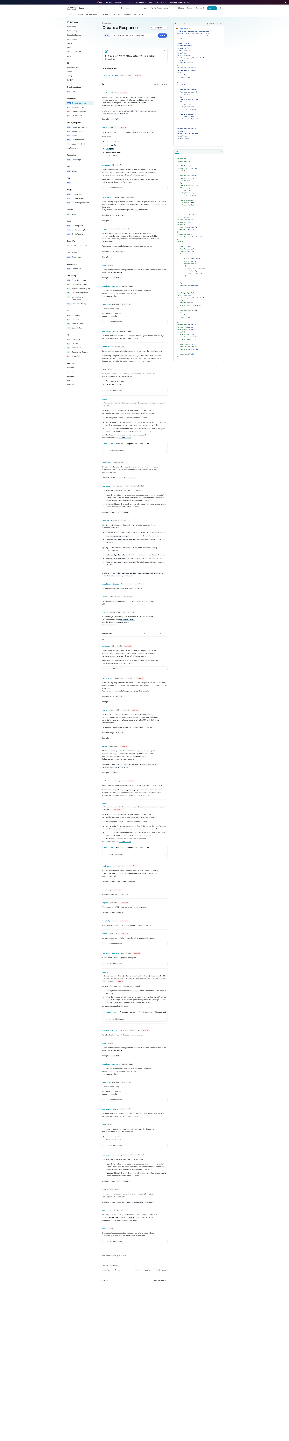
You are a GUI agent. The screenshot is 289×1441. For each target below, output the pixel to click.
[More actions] (166, 28)
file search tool (125, 438)
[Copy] (154, 35)
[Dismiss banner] (285, 2)
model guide (141, 103)
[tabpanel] (199, 258)
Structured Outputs (113, 385)
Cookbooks (115, 14)
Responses (106, 23)
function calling (147, 431)
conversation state (110, 296)
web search (117, 425)
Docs (69, 14)
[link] (135, 55)
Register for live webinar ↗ (181, 2)
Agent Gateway (115, 2)
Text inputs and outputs (115, 141)
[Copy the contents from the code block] (217, 24)
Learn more (117, 272)
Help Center (138, 14)
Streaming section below (119, 622)
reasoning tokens (134, 338)
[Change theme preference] (220, 8)
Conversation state (113, 152)
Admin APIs (103, 14)
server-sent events (127, 619)
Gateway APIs (91, 14)
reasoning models (109, 316)
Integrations (78, 14)
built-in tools (153, 425)
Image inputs (111, 145)
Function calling (112, 156)
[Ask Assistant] (221, 24)
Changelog (126, 14)
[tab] (177, 151)
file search (128, 425)
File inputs (110, 148)
